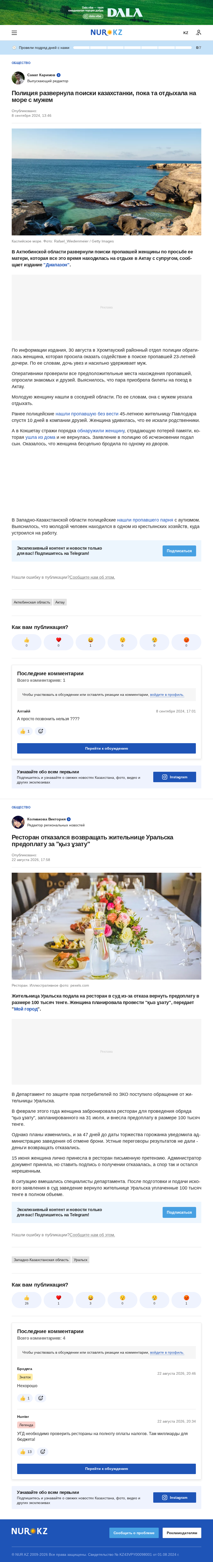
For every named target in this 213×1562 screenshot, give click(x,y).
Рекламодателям (182, 1533)
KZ (185, 33)
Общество (21, 63)
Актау (60, 602)
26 (27, 1303)
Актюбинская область (32, 602)
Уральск (80, 1260)
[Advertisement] (106, 307)
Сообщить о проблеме (134, 1533)
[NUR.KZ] (106, 32)
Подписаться (179, 551)
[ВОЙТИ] (199, 33)
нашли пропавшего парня (145, 520)
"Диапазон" (56, 264)
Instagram (178, 777)
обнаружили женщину (100, 430)
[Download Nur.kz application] (106, 12)
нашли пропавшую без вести (87, 413)
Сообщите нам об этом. (92, 577)
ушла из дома (40, 437)
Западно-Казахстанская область (41, 1260)
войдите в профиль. (167, 694)
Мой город (26, 1009)
